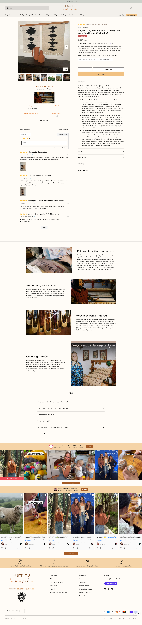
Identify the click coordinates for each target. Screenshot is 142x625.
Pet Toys (22, 15)
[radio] (95, 59)
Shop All (7, 15)
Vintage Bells (29, 15)
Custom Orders (84, 586)
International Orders (85, 589)
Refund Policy (113, 619)
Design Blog (121, 15)
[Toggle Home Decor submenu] (44, 15)
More (44, 227)
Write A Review (25, 130)
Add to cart (108, 69)
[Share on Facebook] (83, 170)
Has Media (64, 147)
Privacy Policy (104, 619)
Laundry (14, 15)
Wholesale (82, 582)
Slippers (48, 15)
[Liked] (68, 155)
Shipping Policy (122, 619)
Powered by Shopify (21, 619)
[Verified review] (32, 154)
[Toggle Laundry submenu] (17, 15)
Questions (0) (63, 134)
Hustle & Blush (12, 619)
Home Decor (38, 15)
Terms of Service (133, 619)
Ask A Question (63, 130)
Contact (81, 579)
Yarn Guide (82, 596)
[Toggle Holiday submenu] (58, 15)
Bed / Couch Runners (56, 582)
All (51, 579)
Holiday (55, 15)
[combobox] (27, 8)
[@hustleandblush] (51, 446)
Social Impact (82, 15)
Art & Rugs (53, 586)
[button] (136, 8)
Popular (57, 147)
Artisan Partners (72, 15)
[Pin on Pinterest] (87, 170)
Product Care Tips (84, 592)
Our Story (63, 15)
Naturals (52, 589)
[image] (28, 166)
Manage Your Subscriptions (58, 592)
